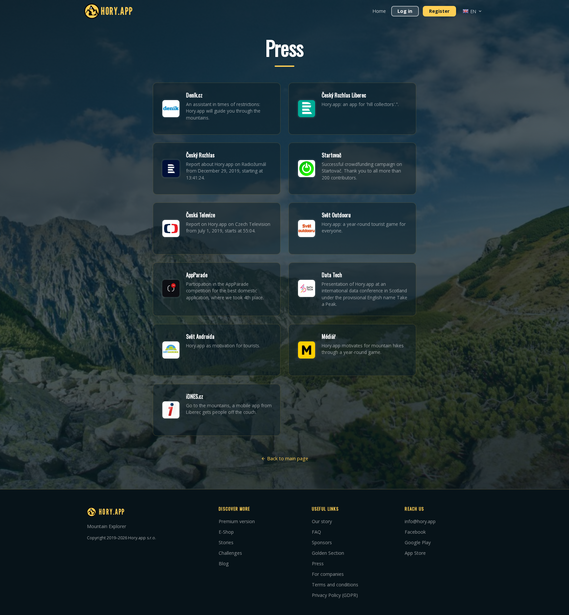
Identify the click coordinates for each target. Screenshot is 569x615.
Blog (224, 563)
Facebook (415, 532)
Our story (322, 521)
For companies (328, 574)
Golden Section (328, 553)
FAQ (316, 532)
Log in (404, 11)
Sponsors (322, 542)
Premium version (237, 521)
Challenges (230, 553)
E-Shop (226, 532)
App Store (415, 553)
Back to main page (287, 458)
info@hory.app (420, 521)
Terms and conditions (335, 584)
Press (318, 563)
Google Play (418, 542)
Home (379, 11)
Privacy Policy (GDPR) (335, 595)
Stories (226, 542)
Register (439, 11)
